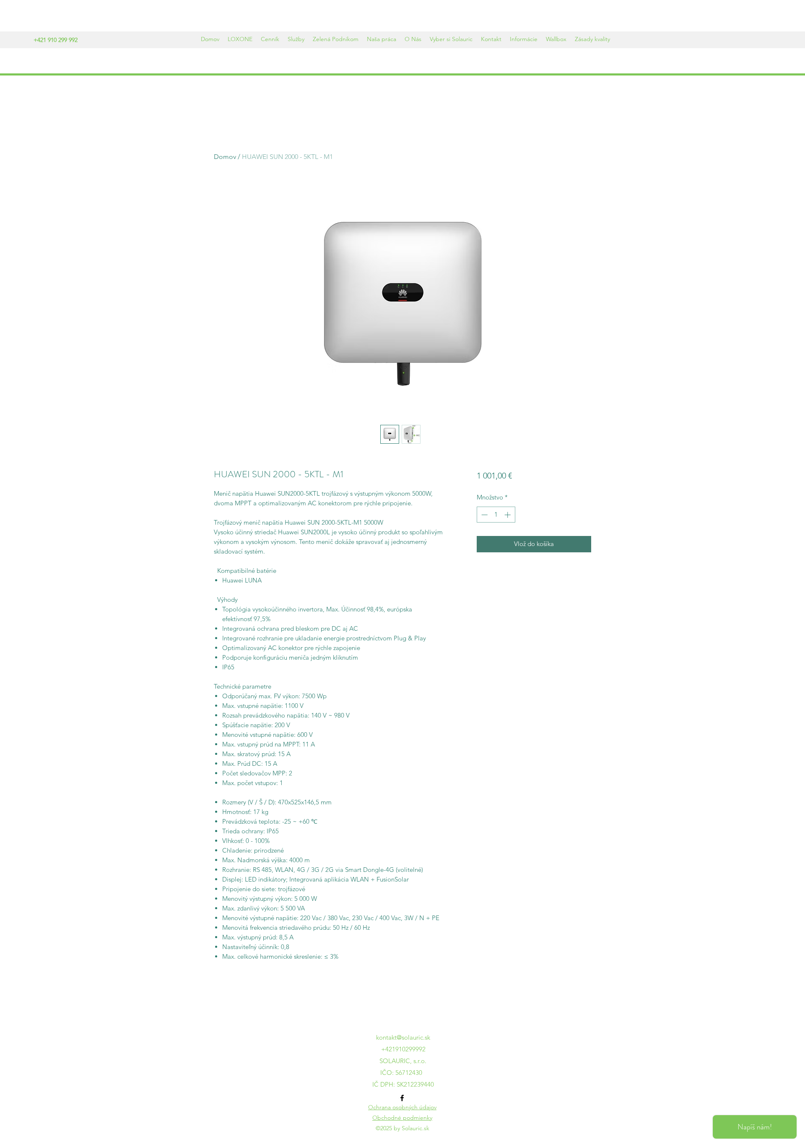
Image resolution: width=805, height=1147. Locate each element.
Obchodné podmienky (402, 1117)
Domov (225, 157)
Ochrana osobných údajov (402, 1107)
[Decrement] (483, 515)
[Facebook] (402, 1098)
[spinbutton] (496, 515)
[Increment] (508, 515)
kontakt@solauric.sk (403, 1037)
